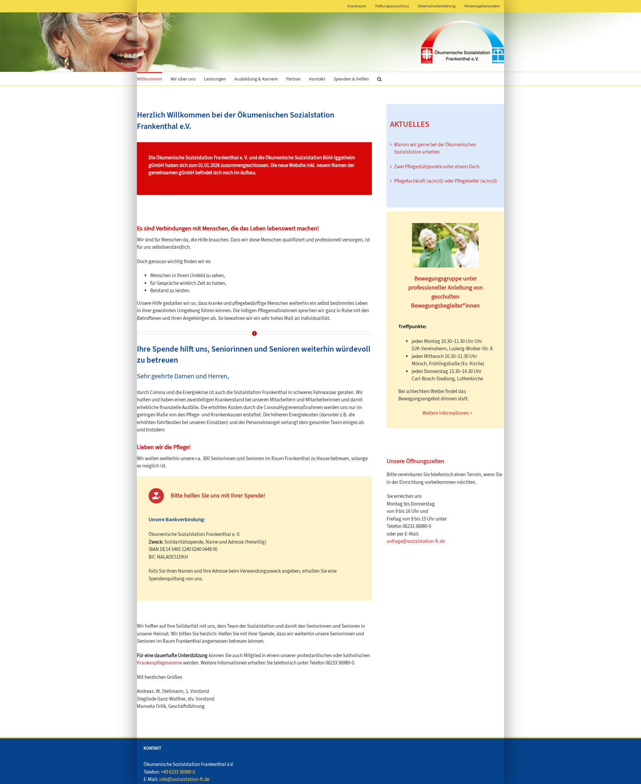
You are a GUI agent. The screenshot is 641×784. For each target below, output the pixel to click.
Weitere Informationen (445, 413)
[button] (379, 78)
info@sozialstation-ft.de (184, 779)
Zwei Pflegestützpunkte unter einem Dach (436, 166)
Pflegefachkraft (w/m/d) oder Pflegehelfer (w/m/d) (445, 181)
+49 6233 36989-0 (178, 772)
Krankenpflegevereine (159, 662)
